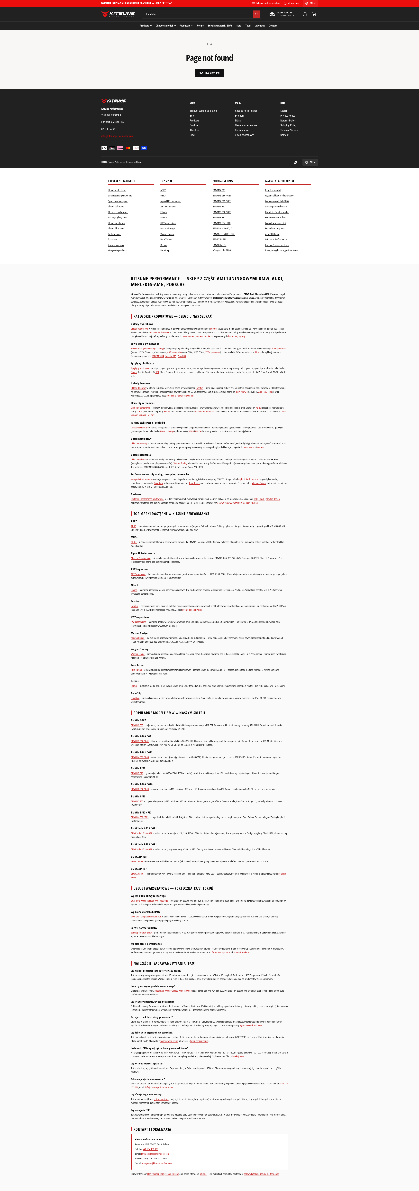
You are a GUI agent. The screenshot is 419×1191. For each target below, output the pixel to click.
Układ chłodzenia (116, 228)
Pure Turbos (166, 239)
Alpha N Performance (170, 201)
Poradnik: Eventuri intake (277, 212)
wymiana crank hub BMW (251, 1025)
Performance (242, 130)
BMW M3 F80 (219, 217)
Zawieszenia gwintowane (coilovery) (147, 348)
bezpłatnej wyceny (236, 336)
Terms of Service (289, 130)
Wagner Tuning (167, 234)
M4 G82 (199, 336)
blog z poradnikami (155, 1174)
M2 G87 (151, 415)
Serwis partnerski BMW (276, 206)
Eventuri (239, 115)
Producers (185, 25)
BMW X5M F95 (219, 239)
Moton (258, 352)
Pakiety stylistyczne (117, 217)
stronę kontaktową (242, 952)
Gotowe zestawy (116, 245)
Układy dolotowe (116, 206)
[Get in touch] (305, 14)
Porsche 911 (170, 356)
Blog (192, 135)
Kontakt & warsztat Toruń (277, 245)
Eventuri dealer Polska (275, 217)
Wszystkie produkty (117, 250)
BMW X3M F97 (219, 245)
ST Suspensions (212, 352)
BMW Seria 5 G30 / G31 (224, 234)
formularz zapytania (221, 952)
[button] (314, 14)
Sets (192, 115)
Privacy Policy (287, 115)
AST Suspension (168, 206)
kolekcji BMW (238, 1056)
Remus (163, 245)
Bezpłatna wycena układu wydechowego (149, 900)
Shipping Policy (288, 125)
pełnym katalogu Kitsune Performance (261, 1174)
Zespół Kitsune (272, 234)
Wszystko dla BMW (222, 250)
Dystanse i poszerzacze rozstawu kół (147, 499)
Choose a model (164, 25)
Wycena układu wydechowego (279, 195)
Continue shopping (210, 73)
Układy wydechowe (117, 190)
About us (194, 130)
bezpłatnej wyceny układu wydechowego (173, 990)
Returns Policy (288, 120)
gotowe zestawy (224, 503)
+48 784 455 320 (150, 1149)
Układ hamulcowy (116, 223)
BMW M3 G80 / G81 (222, 195)
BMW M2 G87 (219, 190)
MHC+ (163, 195)
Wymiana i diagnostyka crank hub (146, 916)
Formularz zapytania (274, 228)
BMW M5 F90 (219, 206)
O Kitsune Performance (276, 239)
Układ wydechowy (244, 135)
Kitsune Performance (246, 110)
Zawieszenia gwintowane (120, 195)
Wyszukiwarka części (275, 223)
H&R (157, 372)
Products (144, 25)
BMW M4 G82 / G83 (222, 201)
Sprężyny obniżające (118, 201)
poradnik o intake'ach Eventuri (180, 395)
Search (284, 110)
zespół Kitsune (172, 1174)
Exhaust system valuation (268, 3)
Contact (284, 135)
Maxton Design (167, 228)
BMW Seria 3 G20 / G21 (224, 228)
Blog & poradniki (273, 190)
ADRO (163, 190)
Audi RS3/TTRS (265, 392)
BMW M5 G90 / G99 (222, 212)
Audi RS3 (209, 336)
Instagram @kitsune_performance (281, 250)
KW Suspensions (168, 223)
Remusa (214, 328)
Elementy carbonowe (246, 125)
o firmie (203, 1174)
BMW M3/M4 (158, 356)
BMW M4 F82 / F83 (221, 223)
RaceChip (164, 250)
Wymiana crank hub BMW (277, 201)
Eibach (238, 120)
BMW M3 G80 (189, 336)
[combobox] (201, 14)
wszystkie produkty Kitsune (245, 503)
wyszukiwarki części (169, 1041)
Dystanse (112, 239)
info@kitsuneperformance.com (159, 1087)
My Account (293, 3)
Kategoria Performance (141, 479)
